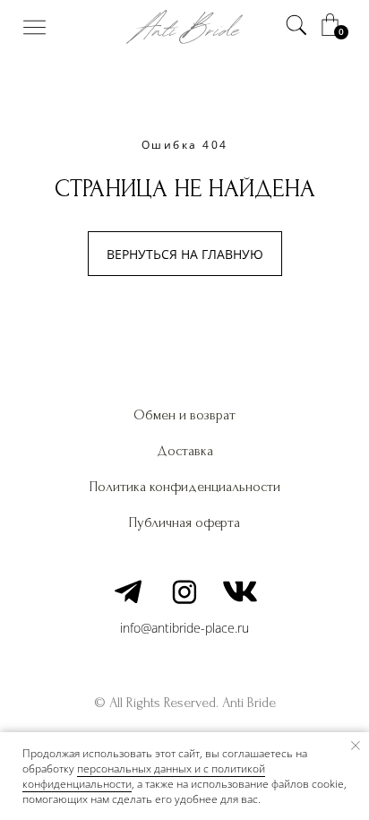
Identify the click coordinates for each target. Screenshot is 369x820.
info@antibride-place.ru (184, 627)
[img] (34, 27)
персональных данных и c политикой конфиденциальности (143, 776)
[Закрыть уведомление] (356, 746)
